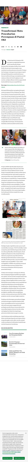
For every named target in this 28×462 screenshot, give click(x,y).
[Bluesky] (17, 47)
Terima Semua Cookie (19, 458)
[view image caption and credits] (26, 22)
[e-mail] (21, 47)
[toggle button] (24, 143)
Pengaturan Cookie (7, 458)
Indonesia (8, 49)
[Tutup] (25, 433)
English (12, 49)
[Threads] (14, 47)
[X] (8, 47)
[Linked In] (11, 47)
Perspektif (4, 27)
